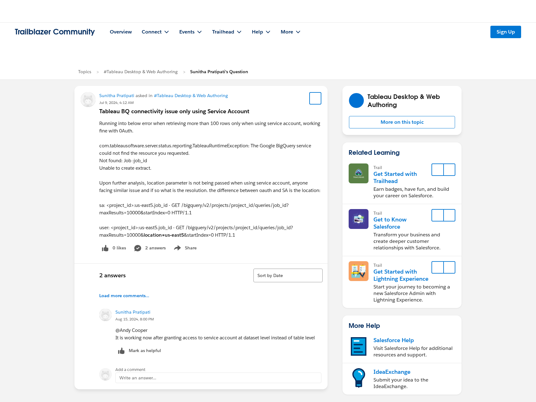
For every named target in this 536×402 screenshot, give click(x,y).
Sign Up (506, 32)
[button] (402, 122)
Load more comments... (124, 295)
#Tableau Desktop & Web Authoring (141, 71)
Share (184, 249)
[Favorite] (315, 98)
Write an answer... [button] (137, 378)
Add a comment (130, 369)
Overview (121, 32)
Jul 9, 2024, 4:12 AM (116, 102)
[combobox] (288, 275)
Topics (84, 71)
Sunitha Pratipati (116, 95)
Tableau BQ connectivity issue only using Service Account (174, 111)
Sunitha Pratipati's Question (219, 71)
